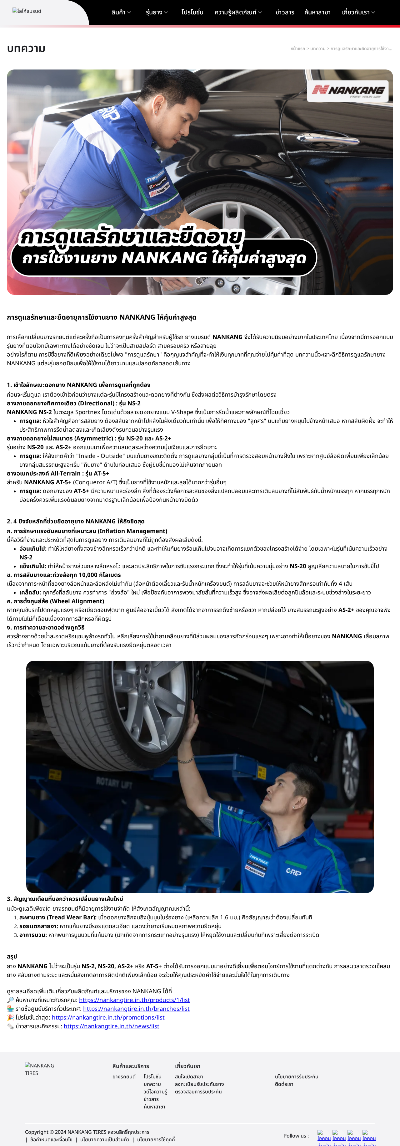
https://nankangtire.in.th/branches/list (136, 1009)
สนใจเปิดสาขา (189, 1077)
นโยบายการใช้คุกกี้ (156, 1139)
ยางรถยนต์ (124, 1077)
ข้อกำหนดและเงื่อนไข (51, 1139)
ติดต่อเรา (284, 1084)
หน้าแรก (298, 48)
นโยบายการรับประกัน (296, 1077)
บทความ (318, 48)
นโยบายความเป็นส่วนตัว (104, 1139)
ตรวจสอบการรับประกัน (198, 1092)
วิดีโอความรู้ (155, 1092)
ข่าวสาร (151, 1099)
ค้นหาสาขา (154, 1107)
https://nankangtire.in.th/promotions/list (108, 1017)
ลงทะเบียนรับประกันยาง (199, 1084)
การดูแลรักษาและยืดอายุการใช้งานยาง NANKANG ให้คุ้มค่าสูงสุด (362, 48)
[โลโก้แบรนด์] (40, 12)
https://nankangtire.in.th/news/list (111, 1026)
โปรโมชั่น (153, 1077)
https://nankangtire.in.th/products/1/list (134, 1000)
